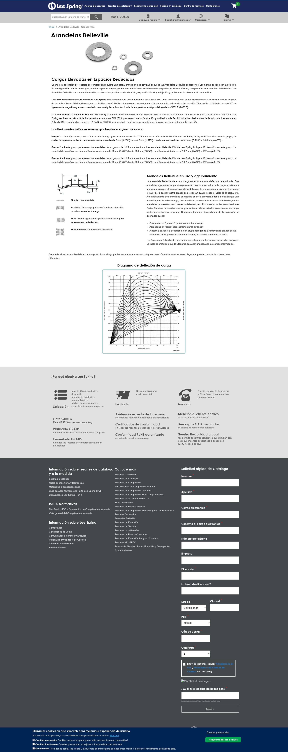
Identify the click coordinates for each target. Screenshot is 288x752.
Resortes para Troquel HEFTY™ (132, 498)
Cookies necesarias (46, 740)
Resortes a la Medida (126, 474)
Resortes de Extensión (126, 522)
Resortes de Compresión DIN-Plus (133, 490)
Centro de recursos (194, 6)
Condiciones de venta (60, 531)
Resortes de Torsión (125, 526)
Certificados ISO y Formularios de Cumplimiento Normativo (80, 509)
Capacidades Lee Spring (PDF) (65, 494)
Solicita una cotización (146, 6)
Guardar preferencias (218, 732)
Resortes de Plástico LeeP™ (130, 506)
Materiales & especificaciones (64, 486)
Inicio (51, 27)
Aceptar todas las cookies (223, 739)
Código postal (190, 631)
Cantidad (187, 647)
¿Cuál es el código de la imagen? (203, 688)
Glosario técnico (123, 550)
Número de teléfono (194, 538)
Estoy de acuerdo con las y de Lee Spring (210, 667)
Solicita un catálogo (171, 6)
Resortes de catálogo (119, 8)
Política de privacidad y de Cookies (67, 539)
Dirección (187, 569)
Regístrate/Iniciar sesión (178, 19)
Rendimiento (42, 748)
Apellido (186, 492)
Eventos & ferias (57, 547)
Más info (114, 735)
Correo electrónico (193, 508)
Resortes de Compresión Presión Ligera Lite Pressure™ (144, 510)
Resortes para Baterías (127, 530)
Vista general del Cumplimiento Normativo (71, 513)
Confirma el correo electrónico (200, 523)
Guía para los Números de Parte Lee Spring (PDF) (75, 490)
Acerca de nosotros (94, 6)
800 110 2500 (120, 17)
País (183, 616)
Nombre (186, 476)
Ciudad (215, 601)
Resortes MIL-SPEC (125, 542)
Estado (185, 601)
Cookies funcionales (46, 744)
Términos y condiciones (61, 543)
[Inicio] (65, 6)
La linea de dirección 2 (196, 584)
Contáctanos (213, 6)
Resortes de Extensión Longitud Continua (136, 538)
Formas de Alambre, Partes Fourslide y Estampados (142, 546)
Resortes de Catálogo (126, 478)
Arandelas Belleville (125, 518)
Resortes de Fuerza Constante (131, 534)
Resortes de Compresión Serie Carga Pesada (139, 494)
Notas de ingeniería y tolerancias (66, 482)
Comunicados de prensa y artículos (67, 535)
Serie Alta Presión (124, 502)
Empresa (186, 553)
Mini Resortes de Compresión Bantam (135, 486)
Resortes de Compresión (128, 482)
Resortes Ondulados (125, 514)
